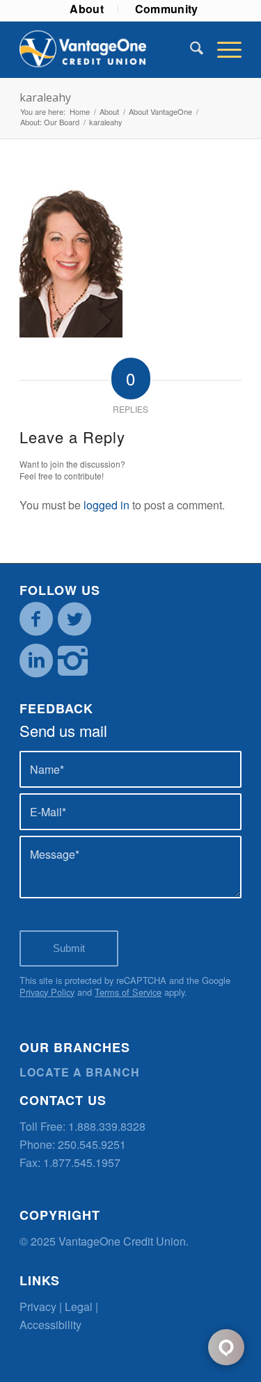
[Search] (189, 49)
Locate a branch (79, 1072)
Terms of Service (128, 992)
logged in (106, 505)
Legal (79, 1306)
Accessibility (50, 1325)
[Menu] (222, 49)
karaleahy (45, 97)
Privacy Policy (46, 992)
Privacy (37, 1306)
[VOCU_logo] (108, 49)
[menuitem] (87, 9)
